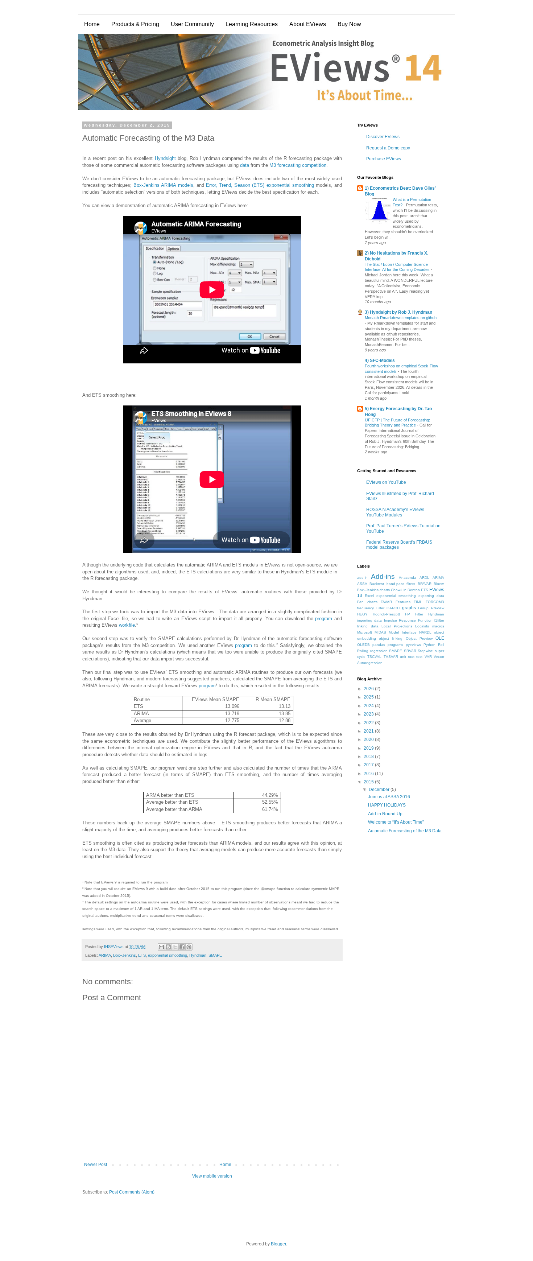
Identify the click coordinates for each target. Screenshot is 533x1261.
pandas (378, 645)
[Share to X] (175, 947)
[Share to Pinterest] (189, 947)
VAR (428, 657)
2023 (369, 714)
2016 (369, 773)
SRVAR (410, 651)
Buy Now (349, 24)
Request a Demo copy (388, 148)
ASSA (362, 584)
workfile (127, 625)
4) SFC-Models (380, 360)
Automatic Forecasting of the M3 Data (405, 830)
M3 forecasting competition (297, 165)
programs (395, 645)
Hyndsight (165, 158)
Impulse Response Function (408, 620)
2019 (369, 748)
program (323, 618)
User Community (192, 24)
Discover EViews (383, 136)
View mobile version (212, 1176)
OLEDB (363, 645)
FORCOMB (435, 602)
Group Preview (431, 608)
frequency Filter (370, 608)
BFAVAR (424, 584)
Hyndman (197, 955)
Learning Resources (252, 24)
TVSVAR (391, 657)
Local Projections (396, 626)
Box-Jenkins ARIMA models (163, 185)
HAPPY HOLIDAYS (387, 805)
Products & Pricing (135, 24)
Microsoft (364, 632)
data (244, 165)
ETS (142, 955)
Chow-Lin (398, 590)
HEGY (362, 614)
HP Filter (414, 614)
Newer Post (95, 1164)
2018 (369, 756)
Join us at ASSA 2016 (389, 796)
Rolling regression (372, 651)
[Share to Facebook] (182, 947)
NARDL (425, 632)
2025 (369, 697)
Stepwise (425, 651)
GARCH (393, 608)
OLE (439, 638)
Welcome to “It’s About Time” (396, 822)
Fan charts (367, 602)
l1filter (439, 620)
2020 (369, 739)
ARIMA (105, 955)
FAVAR (386, 602)
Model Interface (402, 632)
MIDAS (380, 632)
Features (403, 602)
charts (385, 590)
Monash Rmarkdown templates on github (401, 318)
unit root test (411, 657)
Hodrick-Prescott (386, 614)
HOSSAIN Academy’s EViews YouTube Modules (395, 512)
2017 (369, 764)
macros (438, 626)
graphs (409, 607)
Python (429, 645)
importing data (369, 620)
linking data (368, 626)
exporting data (431, 596)
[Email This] (161, 947)
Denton (414, 590)
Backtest (376, 584)
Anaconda (407, 578)
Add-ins (383, 576)
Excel (369, 596)
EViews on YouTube (386, 482)
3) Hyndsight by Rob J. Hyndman (398, 312)
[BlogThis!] (168, 947)
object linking (390, 638)
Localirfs (422, 626)
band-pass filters (401, 584)
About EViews (307, 24)
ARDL (424, 578)
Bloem (439, 584)
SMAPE (215, 955)
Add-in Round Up (385, 813)
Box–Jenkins (124, 955)
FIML (418, 602)
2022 (369, 722)
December (380, 789)
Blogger (278, 1243)
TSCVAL (374, 657)
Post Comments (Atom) (131, 1192)
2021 (369, 731)
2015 (369, 781)
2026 (369, 688)
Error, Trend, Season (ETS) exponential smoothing (260, 185)
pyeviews (413, 645)
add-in (362, 578)
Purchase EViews (383, 158)
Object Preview (419, 638)
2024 (369, 705)
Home (92, 24)
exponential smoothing (167, 955)
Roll (441, 645)
